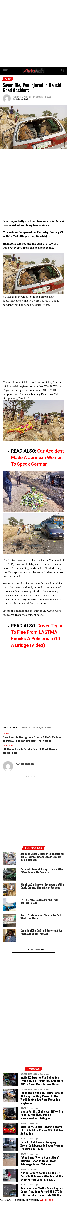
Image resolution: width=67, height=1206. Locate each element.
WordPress (46, 1199)
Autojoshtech (21, 99)
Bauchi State (41, 304)
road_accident (42, 728)
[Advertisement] (33, 33)
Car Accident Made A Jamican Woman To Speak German (37, 457)
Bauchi (27, 728)
